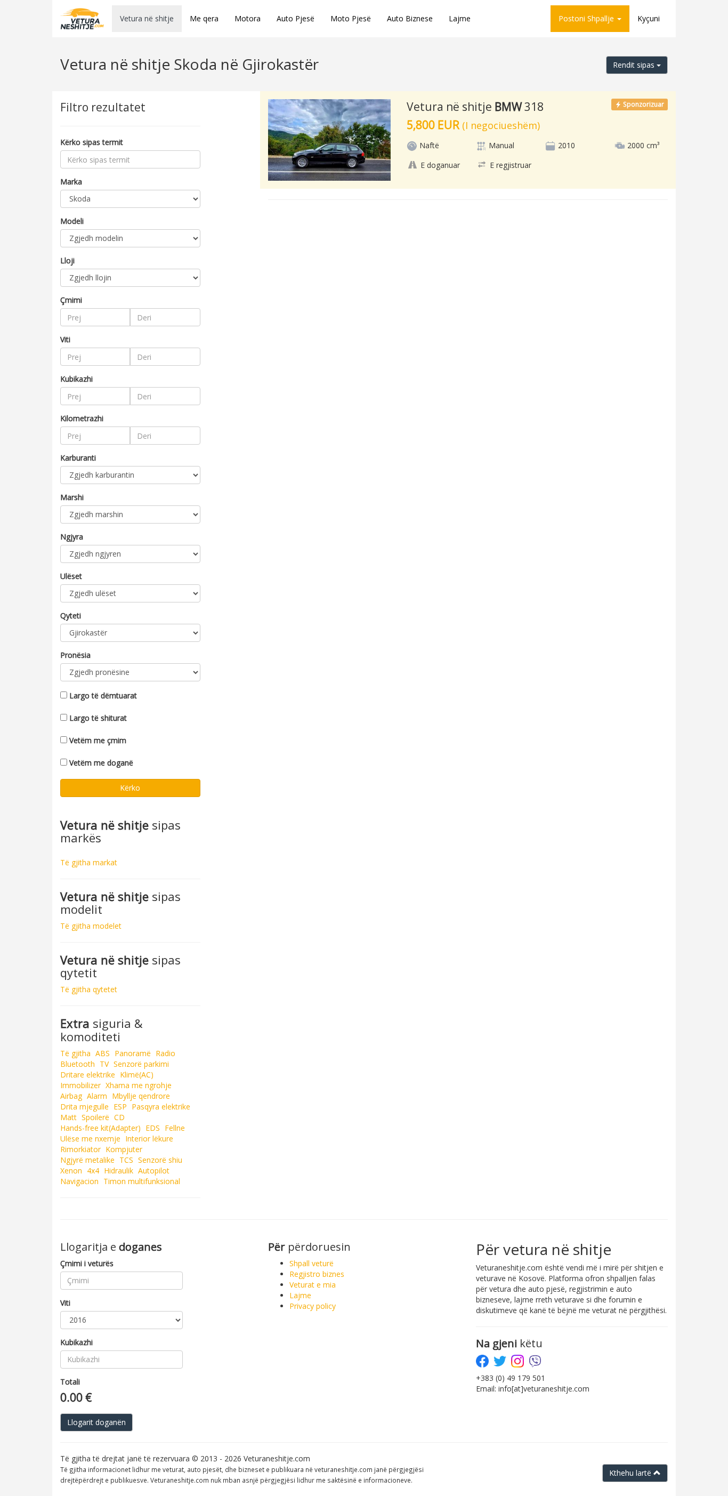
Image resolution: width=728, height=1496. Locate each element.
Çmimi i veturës (87, 1263)
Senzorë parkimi (141, 1064)
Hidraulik (118, 1170)
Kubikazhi (76, 379)
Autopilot (153, 1170)
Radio (165, 1053)
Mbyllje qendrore (141, 1096)
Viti (65, 339)
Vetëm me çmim (97, 740)
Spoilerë (95, 1117)
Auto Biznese (410, 18)
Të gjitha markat (88, 862)
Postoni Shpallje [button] (587, 18)
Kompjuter (124, 1149)
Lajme (460, 18)
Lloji (67, 260)
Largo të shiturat (98, 718)
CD (119, 1117)
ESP (120, 1106)
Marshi (72, 497)
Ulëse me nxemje (90, 1138)
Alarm (97, 1096)
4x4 (93, 1170)
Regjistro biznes (316, 1274)
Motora (247, 18)
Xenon (71, 1170)
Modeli (72, 221)
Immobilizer (80, 1085)
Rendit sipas (635, 65)
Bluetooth (77, 1064)
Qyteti (70, 615)
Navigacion (79, 1181)
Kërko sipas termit (91, 142)
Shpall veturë (311, 1263)
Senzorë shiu (160, 1160)
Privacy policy (312, 1306)
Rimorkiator (80, 1149)
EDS (152, 1128)
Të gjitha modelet (91, 926)
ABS (102, 1053)
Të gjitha (75, 1053)
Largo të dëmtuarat (103, 695)
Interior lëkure (149, 1138)
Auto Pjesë (295, 18)
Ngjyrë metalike (87, 1160)
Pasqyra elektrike (161, 1106)
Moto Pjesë (350, 18)
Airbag (71, 1096)
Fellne (175, 1128)
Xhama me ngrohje (139, 1085)
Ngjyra (71, 537)
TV (104, 1064)
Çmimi (71, 300)
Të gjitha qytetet (88, 989)
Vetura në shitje (147, 18)
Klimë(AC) (136, 1074)
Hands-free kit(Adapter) (100, 1128)
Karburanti (78, 458)
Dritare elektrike (87, 1074)
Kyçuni (648, 18)
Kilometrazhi (81, 418)
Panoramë (133, 1053)
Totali (70, 1382)
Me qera (204, 18)
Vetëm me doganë (101, 763)
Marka (71, 181)
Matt (68, 1117)
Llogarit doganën (96, 1422)
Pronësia (75, 655)
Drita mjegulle (84, 1106)
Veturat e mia (312, 1285)
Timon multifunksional (141, 1181)
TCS (126, 1160)
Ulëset (71, 576)
